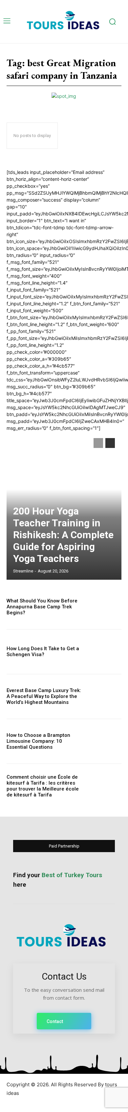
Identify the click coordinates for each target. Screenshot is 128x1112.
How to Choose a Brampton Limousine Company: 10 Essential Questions (38, 741)
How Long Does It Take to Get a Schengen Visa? (43, 651)
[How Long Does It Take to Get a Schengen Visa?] (104, 651)
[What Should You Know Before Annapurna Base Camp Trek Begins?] (104, 607)
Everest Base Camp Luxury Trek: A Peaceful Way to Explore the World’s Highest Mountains (44, 696)
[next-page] (110, 443)
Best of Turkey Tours (72, 875)
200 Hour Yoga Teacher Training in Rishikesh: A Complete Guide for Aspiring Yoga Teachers (63, 534)
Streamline (23, 571)
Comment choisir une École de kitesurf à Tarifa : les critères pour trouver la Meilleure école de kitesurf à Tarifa (43, 786)
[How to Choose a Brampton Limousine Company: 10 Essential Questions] (104, 741)
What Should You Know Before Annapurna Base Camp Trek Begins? (42, 607)
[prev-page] (98, 443)
